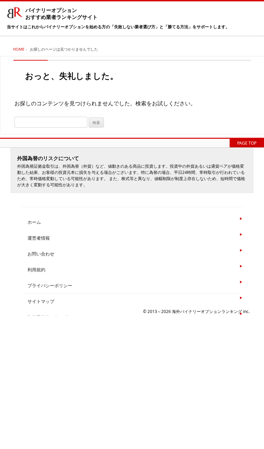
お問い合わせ (41, 254)
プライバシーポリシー (50, 285)
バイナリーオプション (61, 13)
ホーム (34, 222)
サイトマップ (41, 301)
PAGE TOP (246, 143)
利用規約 (36, 270)
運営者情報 (39, 238)
